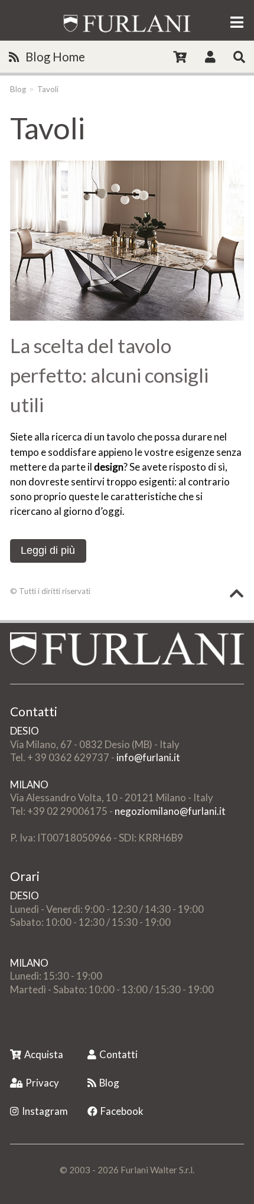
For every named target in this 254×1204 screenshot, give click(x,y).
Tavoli (47, 89)
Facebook (122, 1111)
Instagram (45, 1111)
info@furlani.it (148, 757)
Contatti (118, 1054)
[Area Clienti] (210, 57)
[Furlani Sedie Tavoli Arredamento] (11, 1029)
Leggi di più (48, 550)
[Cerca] (239, 57)
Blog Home (55, 57)
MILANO (29, 784)
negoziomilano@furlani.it (170, 811)
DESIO (24, 731)
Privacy (42, 1082)
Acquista (43, 1054)
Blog (18, 89)
